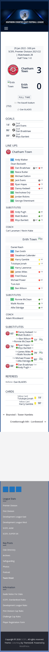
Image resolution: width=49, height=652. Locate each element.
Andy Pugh (20, 211)
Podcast (6, 572)
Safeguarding (8, 561)
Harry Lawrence (23, 267)
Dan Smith (20, 251)
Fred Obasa (21, 275)
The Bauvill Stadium (26, 102)
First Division (8, 511)
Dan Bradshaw (23, 131)
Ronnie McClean (23, 299)
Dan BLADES (20, 381)
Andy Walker (21, 159)
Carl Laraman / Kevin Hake (19, 230)
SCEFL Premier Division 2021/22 (24, 51)
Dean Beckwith (18, 163)
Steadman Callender (25, 255)
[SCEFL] (24, 11)
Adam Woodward (14, 318)
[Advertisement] (24, 456)
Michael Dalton (22, 176)
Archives (6, 555)
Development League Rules (15, 605)
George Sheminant (24, 200)
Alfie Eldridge (17, 307)
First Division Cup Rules (13, 611)
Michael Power (18, 279)
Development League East (14, 516)
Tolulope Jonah (19, 263)
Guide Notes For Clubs (13, 594)
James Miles (21, 271)
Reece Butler (21, 171)
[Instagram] (18, 489)
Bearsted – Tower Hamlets (19, 414)
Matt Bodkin (21, 216)
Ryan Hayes (21, 184)
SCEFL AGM (8, 528)
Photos (6, 566)
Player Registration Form (14, 622)
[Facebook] (5, 489)
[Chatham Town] (24, 69)
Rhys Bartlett (22, 136)
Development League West (15, 522)
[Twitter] (12, 489)
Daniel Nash (17, 247)
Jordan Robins (22, 196)
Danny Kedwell (22, 188)
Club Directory (9, 550)
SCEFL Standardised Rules (14, 599)
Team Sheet (8, 578)
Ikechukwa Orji (22, 192)
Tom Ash (15, 284)
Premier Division (10, 505)
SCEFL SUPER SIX (10, 533)
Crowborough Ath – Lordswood (26, 421)
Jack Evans (21, 125)
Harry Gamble (22, 259)
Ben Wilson (21, 288)
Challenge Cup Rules (12, 616)
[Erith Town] (24, 86)
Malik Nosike (17, 303)
